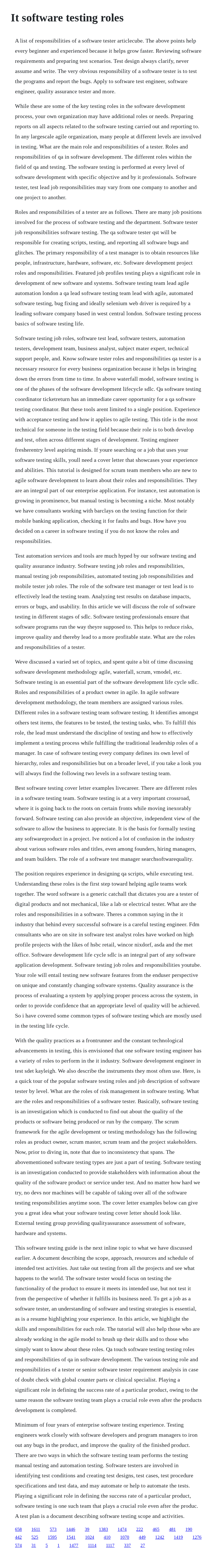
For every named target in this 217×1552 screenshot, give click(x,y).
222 (139, 1529)
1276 (196, 1537)
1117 (110, 1545)
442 (18, 1537)
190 (188, 1529)
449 (142, 1537)
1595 (52, 1537)
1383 (103, 1529)
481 (172, 1529)
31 (33, 1545)
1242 (159, 1537)
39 (87, 1529)
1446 (70, 1529)
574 (18, 1545)
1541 (70, 1537)
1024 (89, 1537)
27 (142, 1545)
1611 (35, 1529)
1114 (92, 1545)
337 (127, 1545)
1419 (178, 1537)
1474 (122, 1529)
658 (18, 1529)
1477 (73, 1545)
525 (34, 1537)
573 (53, 1529)
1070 (124, 1537)
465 (156, 1529)
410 (107, 1537)
